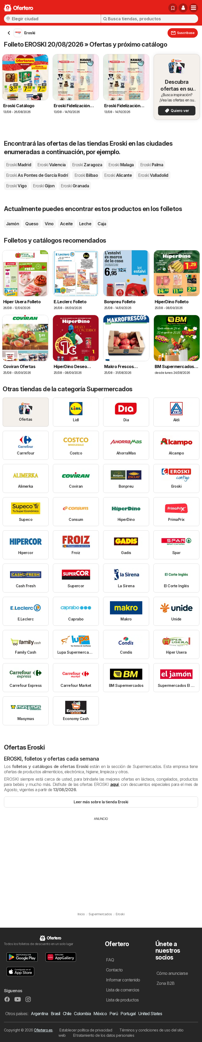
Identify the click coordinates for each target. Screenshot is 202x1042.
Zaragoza (87, 164)
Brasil (55, 1013)
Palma (151, 164)
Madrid (18, 164)
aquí (114, 784)
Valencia (51, 164)
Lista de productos (122, 999)
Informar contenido (123, 979)
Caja (102, 223)
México (100, 1013)
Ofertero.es (43, 1030)
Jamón (12, 223)
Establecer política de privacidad (85, 1030)
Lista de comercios (122, 989)
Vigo (16, 185)
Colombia (82, 1013)
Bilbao (86, 175)
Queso (31, 223)
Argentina (39, 1013)
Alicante (118, 175)
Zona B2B (165, 983)
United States (150, 1013)
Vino (49, 223)
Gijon (43, 185)
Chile (67, 1013)
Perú (113, 1013)
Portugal (127, 1013)
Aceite (66, 223)
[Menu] (193, 7)
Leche (85, 223)
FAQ (110, 959)
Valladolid (153, 175)
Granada (75, 185)
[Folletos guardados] (172, 7)
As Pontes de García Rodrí (37, 175)
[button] (183, 7)
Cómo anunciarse (172, 973)
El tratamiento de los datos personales (103, 1035)
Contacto (114, 969)
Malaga (121, 164)
